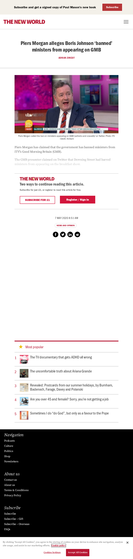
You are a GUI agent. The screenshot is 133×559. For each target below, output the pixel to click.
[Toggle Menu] (126, 21)
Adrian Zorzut (67, 57)
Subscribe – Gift (13, 519)
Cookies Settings (52, 552)
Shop (7, 456)
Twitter (63, 234)
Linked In (70, 234)
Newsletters (11, 461)
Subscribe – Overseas (16, 524)
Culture (8, 446)
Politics (8, 451)
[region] (66, 548)
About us (9, 485)
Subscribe (112, 7)
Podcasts (9, 440)
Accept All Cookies (77, 552)
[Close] (127, 542)
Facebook (55, 234)
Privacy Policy (12, 495)
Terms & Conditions (16, 490)
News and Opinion (66, 225)
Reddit (77, 234)
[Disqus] (66, 285)
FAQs (7, 529)
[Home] (24, 22)
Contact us (10, 480)
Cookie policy (59, 545)
